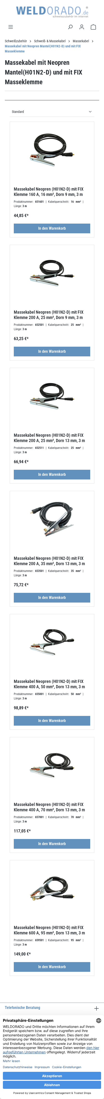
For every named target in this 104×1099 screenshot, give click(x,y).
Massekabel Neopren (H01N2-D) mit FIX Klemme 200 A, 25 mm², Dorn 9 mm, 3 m (48, 315)
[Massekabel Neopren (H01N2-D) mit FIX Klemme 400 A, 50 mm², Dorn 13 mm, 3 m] (52, 642)
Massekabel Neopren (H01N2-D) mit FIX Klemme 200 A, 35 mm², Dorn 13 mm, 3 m (49, 561)
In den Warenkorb (52, 228)
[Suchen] (70, 27)
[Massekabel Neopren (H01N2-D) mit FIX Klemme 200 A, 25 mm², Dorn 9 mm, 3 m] (52, 273)
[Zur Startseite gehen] (52, 12)
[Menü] (10, 27)
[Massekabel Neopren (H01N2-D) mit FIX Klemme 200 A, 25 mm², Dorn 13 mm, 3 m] (52, 396)
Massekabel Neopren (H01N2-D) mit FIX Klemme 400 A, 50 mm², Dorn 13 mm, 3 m (49, 684)
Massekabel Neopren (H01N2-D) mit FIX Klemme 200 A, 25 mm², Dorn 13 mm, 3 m (49, 438)
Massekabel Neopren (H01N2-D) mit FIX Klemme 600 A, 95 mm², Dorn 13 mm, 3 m (49, 930)
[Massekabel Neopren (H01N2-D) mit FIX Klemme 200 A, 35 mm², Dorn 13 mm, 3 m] (52, 519)
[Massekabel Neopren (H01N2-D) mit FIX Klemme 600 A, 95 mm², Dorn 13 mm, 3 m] (52, 888)
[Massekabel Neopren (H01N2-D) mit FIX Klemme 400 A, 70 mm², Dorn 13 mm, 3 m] (52, 765)
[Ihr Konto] (82, 27)
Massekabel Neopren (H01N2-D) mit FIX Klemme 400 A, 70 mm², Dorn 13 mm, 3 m (49, 807)
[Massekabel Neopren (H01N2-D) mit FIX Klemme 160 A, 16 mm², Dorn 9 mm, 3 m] (52, 150)
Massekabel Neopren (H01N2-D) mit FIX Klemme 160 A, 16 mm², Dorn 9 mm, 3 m (48, 191)
